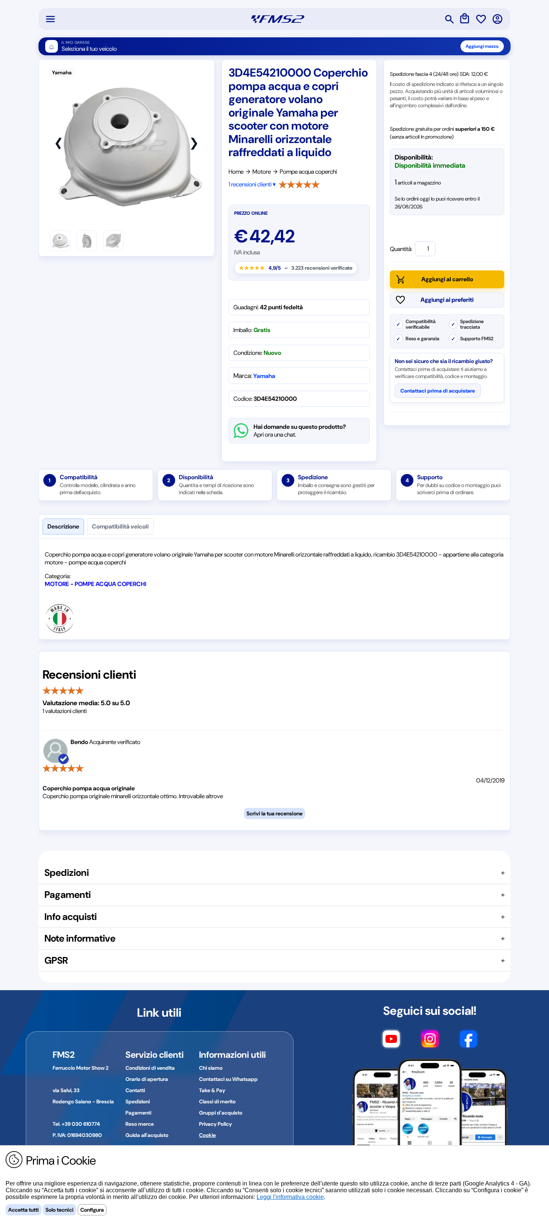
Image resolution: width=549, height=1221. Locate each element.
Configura (92, 1209)
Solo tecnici (60, 1209)
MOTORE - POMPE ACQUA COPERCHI (95, 584)
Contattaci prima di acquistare (437, 390)
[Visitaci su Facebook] (468, 1042)
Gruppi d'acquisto (220, 1112)
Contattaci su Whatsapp (228, 1079)
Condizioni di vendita (150, 1067)
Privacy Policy (215, 1124)
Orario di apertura (146, 1079)
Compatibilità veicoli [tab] (120, 526)
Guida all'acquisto (146, 1135)
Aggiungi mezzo (482, 46)
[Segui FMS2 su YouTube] (391, 1042)
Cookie (207, 1135)
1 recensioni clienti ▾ (252, 184)
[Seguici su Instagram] (430, 1042)
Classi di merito (217, 1101)
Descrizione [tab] (63, 526)
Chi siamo (211, 1067)
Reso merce (139, 1124)
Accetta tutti (23, 1209)
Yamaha (264, 376)
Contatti (135, 1090)
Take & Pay (212, 1090)
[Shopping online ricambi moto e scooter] (277, 19)
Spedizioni (137, 1101)
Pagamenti (138, 1112)
